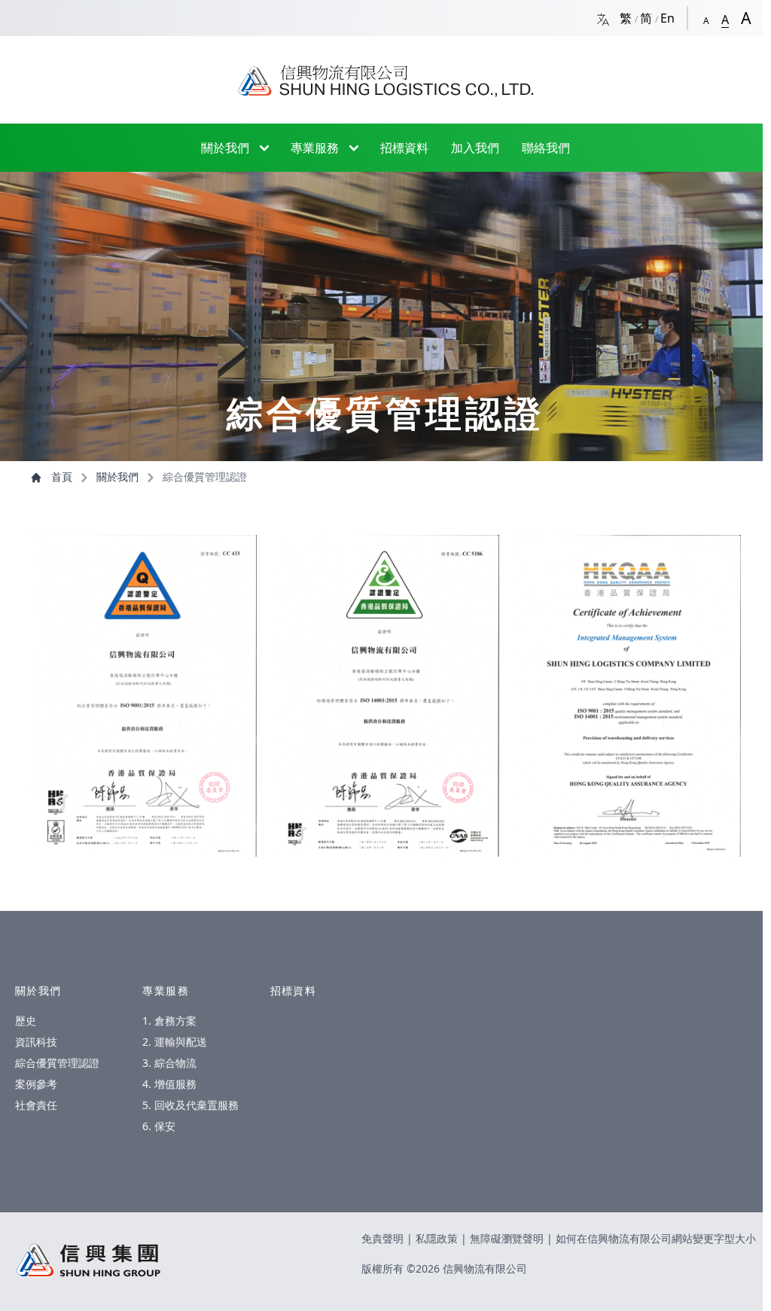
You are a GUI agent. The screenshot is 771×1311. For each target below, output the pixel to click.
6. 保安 (158, 1126)
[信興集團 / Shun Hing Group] (88, 1260)
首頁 (61, 476)
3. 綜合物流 (169, 1063)
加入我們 (475, 147)
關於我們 (225, 147)
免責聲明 (384, 1238)
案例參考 (36, 1084)
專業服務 (315, 147)
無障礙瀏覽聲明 (508, 1238)
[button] (706, 18)
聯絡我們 (546, 147)
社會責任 (36, 1105)
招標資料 (404, 147)
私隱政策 (438, 1238)
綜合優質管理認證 (57, 1063)
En (667, 18)
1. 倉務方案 (169, 1020)
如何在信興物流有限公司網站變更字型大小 (656, 1238)
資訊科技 (36, 1041)
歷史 (25, 1020)
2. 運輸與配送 (174, 1041)
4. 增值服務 (169, 1084)
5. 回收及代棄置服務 (190, 1105)
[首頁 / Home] (385, 74)
